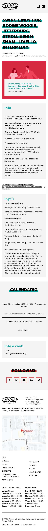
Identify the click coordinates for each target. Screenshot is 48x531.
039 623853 (33, 402)
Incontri (6, 471)
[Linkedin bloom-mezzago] (31, 380)
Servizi (32, 465)
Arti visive (7, 480)
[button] (44, 6)
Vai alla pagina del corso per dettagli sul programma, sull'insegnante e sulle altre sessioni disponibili (22, 187)
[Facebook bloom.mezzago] (9, 380)
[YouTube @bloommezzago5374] (24, 380)
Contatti (34, 475)
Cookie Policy (7, 521)
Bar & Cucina (8, 468)
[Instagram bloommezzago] (16, 380)
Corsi (21, 53)
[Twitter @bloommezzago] (39, 380)
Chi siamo (34, 462)
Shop (32, 469)
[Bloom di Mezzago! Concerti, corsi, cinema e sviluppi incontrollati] (10, 6)
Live (4, 457)
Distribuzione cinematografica (10, 475)
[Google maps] (24, 450)
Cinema (5, 461)
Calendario (12, 53)
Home (4, 53)
